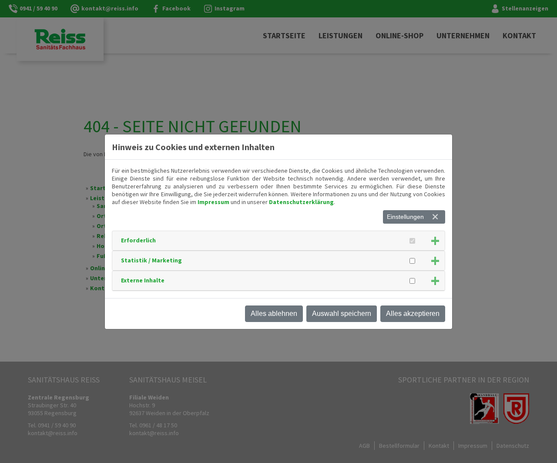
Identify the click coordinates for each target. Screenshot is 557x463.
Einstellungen (405, 216)
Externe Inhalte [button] (142, 280)
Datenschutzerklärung (301, 202)
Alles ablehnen (274, 313)
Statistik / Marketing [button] (151, 260)
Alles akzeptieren (413, 313)
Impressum (213, 202)
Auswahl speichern (341, 313)
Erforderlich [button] (138, 240)
